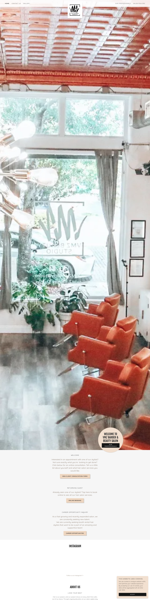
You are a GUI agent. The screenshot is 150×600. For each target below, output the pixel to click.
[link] (75, 3)
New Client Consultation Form (75, 476)
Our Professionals (111, 445)
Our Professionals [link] (123, 3)
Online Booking (75, 500)
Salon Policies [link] (139, 3)
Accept (132, 594)
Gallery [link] (26, 3)
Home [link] (7, 3)
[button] (75, 575)
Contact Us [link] (16, 3)
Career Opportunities (75, 533)
